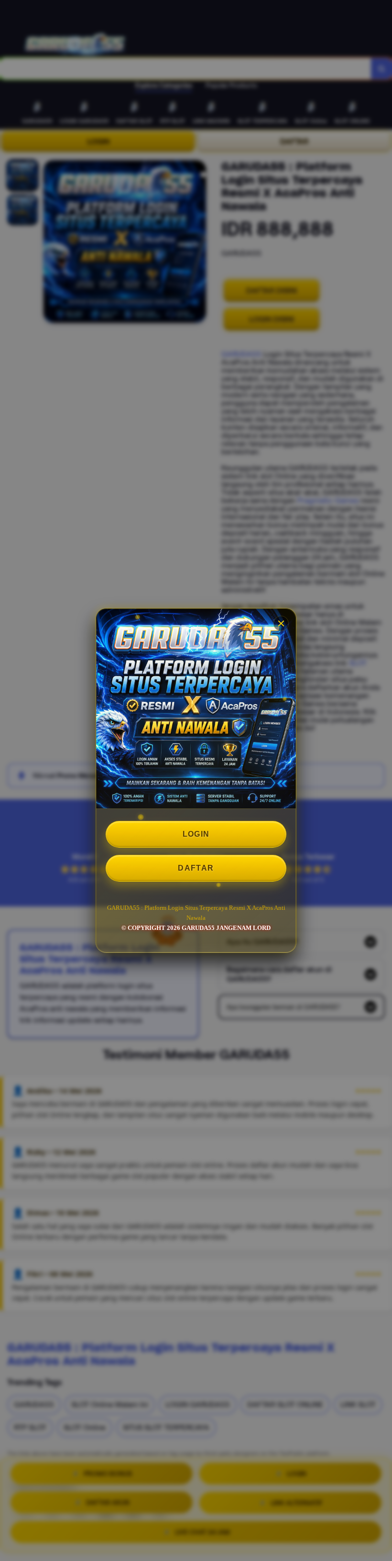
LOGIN (196, 834)
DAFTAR (196, 868)
